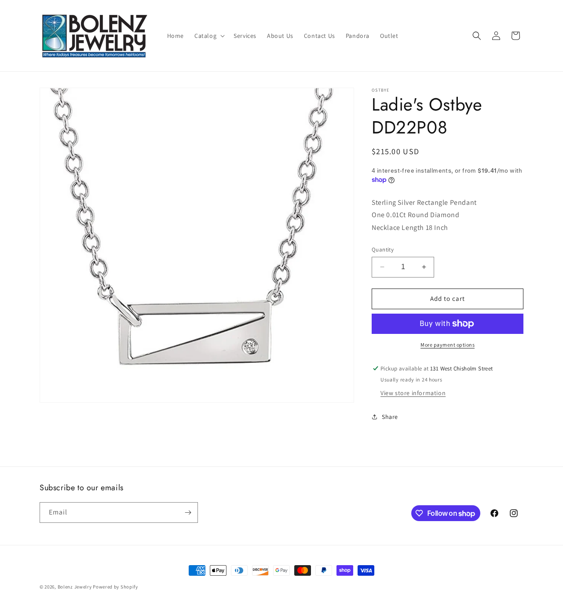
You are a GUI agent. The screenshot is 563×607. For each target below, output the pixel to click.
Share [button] (390, 417)
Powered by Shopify (115, 587)
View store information (413, 393)
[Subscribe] (187, 512)
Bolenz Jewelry (75, 587)
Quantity (383, 249)
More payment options (447, 344)
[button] (208, 35)
